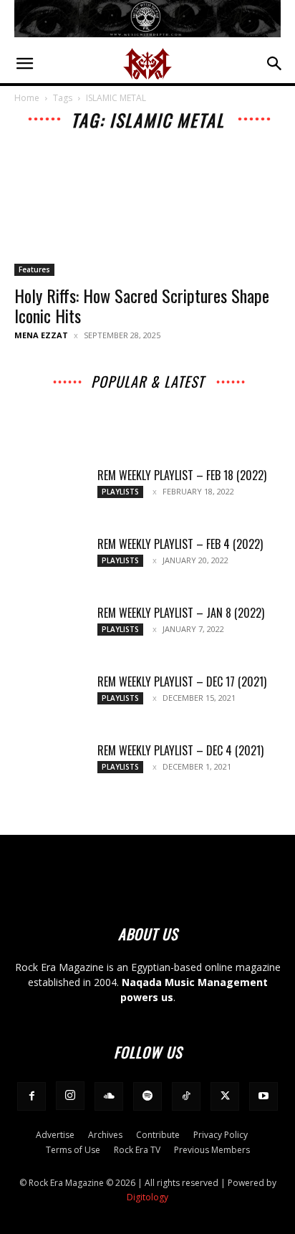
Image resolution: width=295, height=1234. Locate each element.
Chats (70, 408)
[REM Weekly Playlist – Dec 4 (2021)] (50, 768)
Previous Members (212, 1150)
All (33, 398)
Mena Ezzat (41, 335)
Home (26, 98)
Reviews (157, 418)
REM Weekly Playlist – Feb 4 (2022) (180, 544)
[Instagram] (70, 1095)
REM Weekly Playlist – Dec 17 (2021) (181, 681)
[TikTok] (186, 1096)
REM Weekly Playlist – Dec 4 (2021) (180, 750)
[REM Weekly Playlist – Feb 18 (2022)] (50, 493)
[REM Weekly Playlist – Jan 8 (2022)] (50, 631)
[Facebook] (31, 1096)
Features (34, 269)
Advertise (55, 1135)
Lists (200, 408)
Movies (114, 408)
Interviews (172, 398)
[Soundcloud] (109, 1096)
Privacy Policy (220, 1135)
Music (68, 398)
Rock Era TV (137, 1150)
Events (159, 408)
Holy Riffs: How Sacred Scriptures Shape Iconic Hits (141, 305)
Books (241, 408)
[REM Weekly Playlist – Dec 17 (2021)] (50, 699)
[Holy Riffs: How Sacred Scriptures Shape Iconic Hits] (147, 211)
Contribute (158, 1135)
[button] (24, 63)
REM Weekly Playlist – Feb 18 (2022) (181, 475)
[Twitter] (225, 1096)
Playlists (209, 418)
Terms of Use (73, 1150)
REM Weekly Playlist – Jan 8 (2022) (180, 612)
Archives (116, 398)
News (221, 398)
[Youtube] (263, 1096)
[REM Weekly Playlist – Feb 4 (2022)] (50, 562)
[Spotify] (147, 1096)
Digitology (147, 1197)
